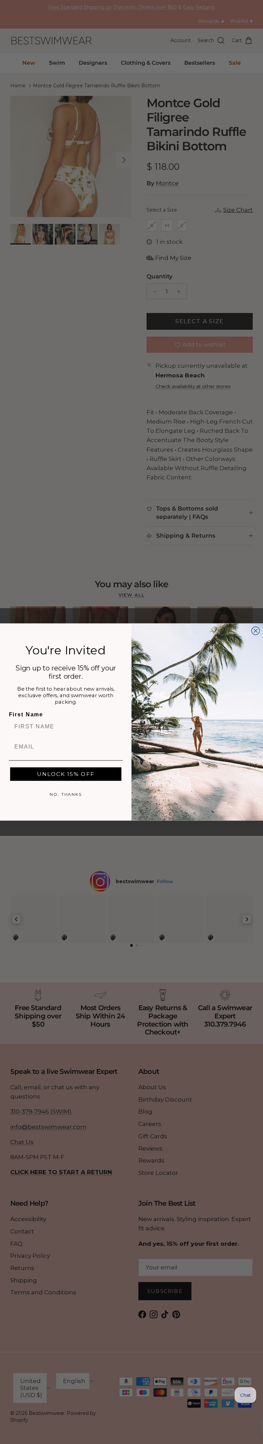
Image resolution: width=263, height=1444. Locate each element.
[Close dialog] (256, 631)
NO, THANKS (66, 794)
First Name (26, 715)
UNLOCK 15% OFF (65, 774)
